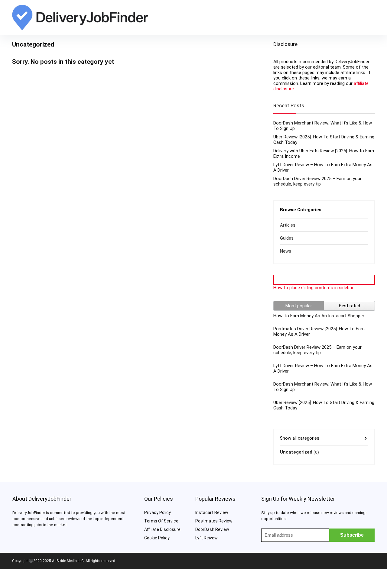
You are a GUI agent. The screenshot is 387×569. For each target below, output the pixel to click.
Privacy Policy (157, 512)
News (285, 251)
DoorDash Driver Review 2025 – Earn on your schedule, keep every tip (317, 181)
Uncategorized (296, 452)
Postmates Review (214, 521)
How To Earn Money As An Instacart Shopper (318, 315)
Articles (287, 225)
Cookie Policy (157, 537)
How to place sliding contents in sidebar (313, 287)
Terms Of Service (161, 521)
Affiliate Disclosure (162, 529)
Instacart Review (211, 512)
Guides (287, 238)
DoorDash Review (212, 529)
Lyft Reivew (206, 537)
